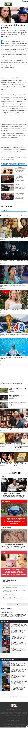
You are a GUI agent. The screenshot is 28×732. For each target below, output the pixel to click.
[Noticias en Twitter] (13, 709)
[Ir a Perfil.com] (25, 1)
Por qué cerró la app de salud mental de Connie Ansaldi (19, 178)
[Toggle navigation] (2, 4)
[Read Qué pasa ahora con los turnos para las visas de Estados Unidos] (7, 185)
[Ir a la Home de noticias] (14, 705)
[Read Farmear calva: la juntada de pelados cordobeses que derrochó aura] (7, 193)
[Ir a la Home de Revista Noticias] (8, 4)
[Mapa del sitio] (20, 709)
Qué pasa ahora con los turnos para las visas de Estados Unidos (20, 186)
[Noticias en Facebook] (10, 709)
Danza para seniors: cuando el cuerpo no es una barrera (20, 169)
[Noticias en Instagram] (8, 709)
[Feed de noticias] (16, 709)
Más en (8, 473)
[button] (25, 48)
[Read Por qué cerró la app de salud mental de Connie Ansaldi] (7, 176)
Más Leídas (4, 621)
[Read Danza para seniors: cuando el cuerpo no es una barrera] (7, 168)
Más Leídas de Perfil (7, 659)
